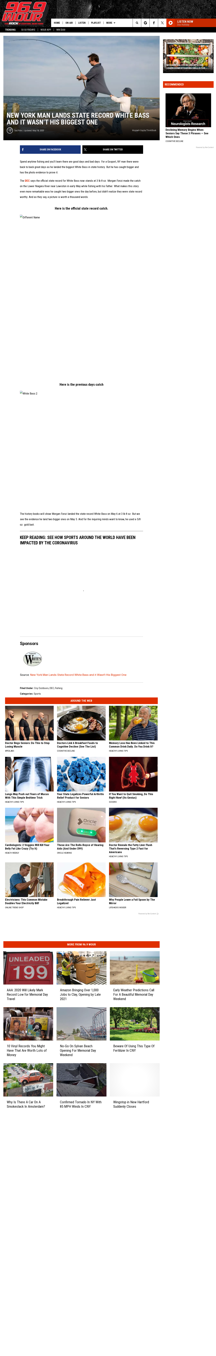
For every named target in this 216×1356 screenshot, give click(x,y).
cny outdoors (41, 688)
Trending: (10, 29)
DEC (27, 180)
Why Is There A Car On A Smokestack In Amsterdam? (26, 1104)
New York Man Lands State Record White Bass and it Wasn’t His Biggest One (78, 674)
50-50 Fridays (28, 29)
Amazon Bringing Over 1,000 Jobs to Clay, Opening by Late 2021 (80, 994)
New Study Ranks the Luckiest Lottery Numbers (184, 67)
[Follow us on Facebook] (154, 23)
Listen (82, 22)
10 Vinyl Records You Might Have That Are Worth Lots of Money (27, 1050)
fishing (58, 688)
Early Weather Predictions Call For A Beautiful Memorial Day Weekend (133, 994)
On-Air (69, 22)
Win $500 (60, 29)
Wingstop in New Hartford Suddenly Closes (131, 1104)
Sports (37, 693)
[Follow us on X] (162, 23)
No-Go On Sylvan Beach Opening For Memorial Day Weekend (78, 1050)
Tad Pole (18, 130)
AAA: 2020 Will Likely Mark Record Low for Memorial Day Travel (27, 994)
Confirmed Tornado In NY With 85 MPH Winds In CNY (81, 1104)
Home (57, 22)
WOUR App (45, 29)
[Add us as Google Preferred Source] (145, 23)
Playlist (96, 22)
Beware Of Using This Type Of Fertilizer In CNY (134, 1048)
